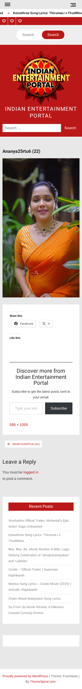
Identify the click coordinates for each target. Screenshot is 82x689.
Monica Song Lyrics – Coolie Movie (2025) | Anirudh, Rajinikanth (39, 586)
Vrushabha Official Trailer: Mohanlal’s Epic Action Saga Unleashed (38, 523)
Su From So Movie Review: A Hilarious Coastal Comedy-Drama (36, 610)
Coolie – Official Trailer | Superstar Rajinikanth (33, 572)
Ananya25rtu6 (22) (26, 444)
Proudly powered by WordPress (25, 676)
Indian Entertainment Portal (41, 112)
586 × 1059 (19, 425)
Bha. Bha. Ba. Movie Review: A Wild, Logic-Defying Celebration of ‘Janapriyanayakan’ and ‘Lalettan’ (39, 555)
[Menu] (7, 4)
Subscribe (59, 408)
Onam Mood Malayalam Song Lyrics (34, 598)
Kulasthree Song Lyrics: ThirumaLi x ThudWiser (34, 538)
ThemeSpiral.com (43, 681)
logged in (30, 472)
